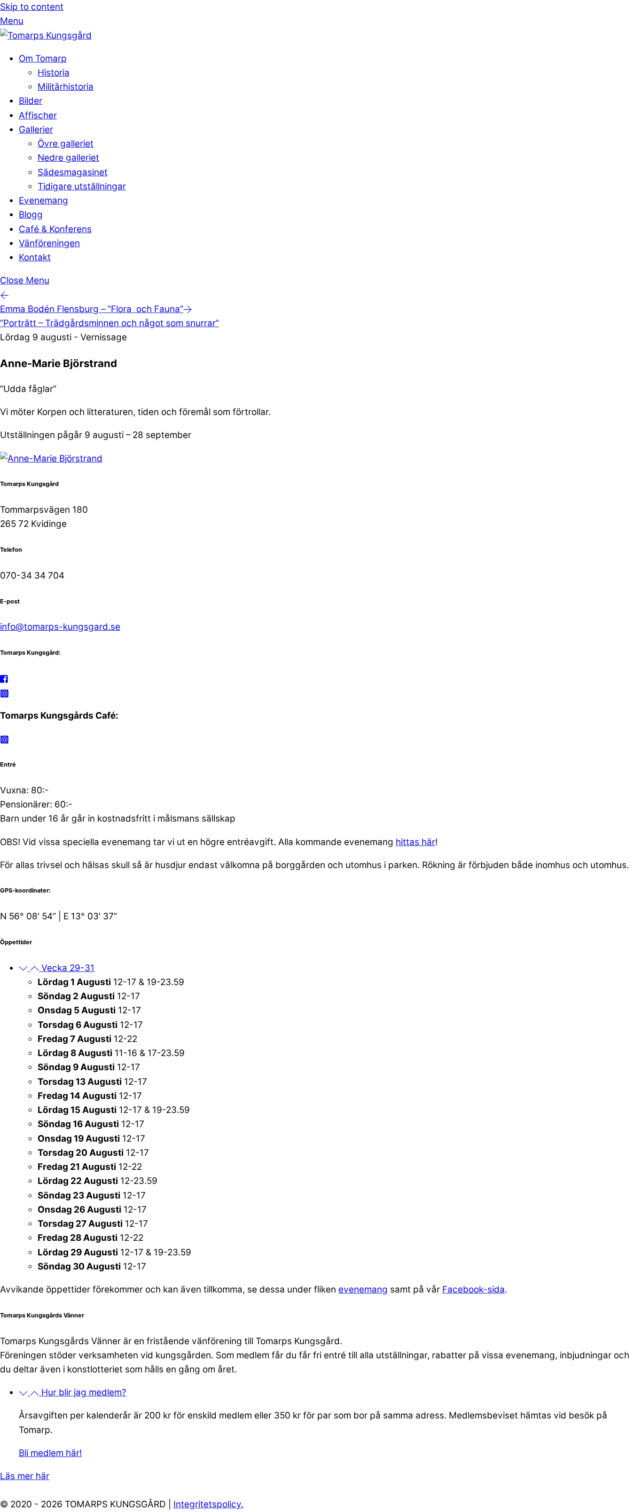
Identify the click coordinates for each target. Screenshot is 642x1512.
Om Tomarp (43, 58)
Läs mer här (24, 1476)
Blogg (31, 214)
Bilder (30, 100)
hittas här (415, 842)
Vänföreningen (49, 243)
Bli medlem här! (50, 1453)
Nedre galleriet (68, 157)
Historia (54, 72)
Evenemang (43, 200)
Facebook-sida (473, 1289)
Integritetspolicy (207, 1504)
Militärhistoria (66, 86)
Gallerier (36, 129)
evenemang (363, 1289)
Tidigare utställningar (82, 186)
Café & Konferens (55, 229)
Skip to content (31, 6)
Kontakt (35, 257)
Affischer (38, 115)
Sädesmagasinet (73, 172)
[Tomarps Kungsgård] (46, 35)
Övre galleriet (66, 143)
